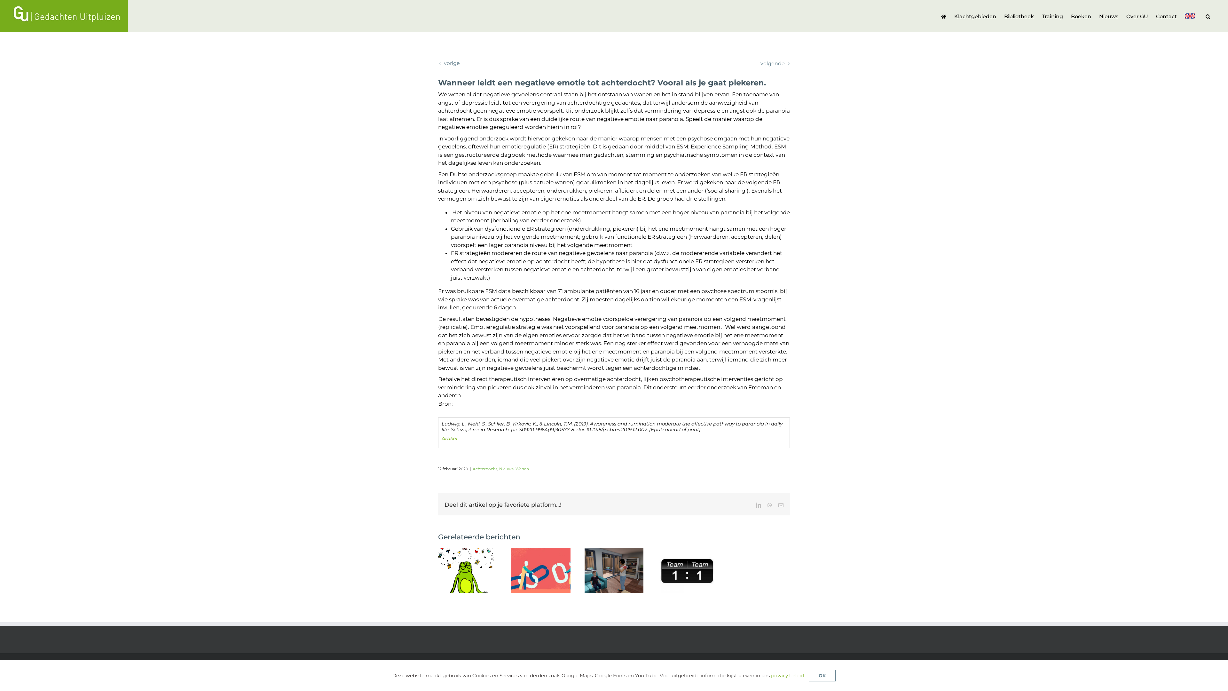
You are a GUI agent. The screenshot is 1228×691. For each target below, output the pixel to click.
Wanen (522, 468)
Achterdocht (485, 468)
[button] (1208, 16)
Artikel (449, 438)
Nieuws (506, 468)
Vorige (452, 63)
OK (822, 676)
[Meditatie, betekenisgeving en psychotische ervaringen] (467, 551)
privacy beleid (787, 675)
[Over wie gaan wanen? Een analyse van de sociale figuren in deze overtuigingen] (541, 551)
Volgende (772, 63)
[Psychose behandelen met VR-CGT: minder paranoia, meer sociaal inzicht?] (614, 551)
